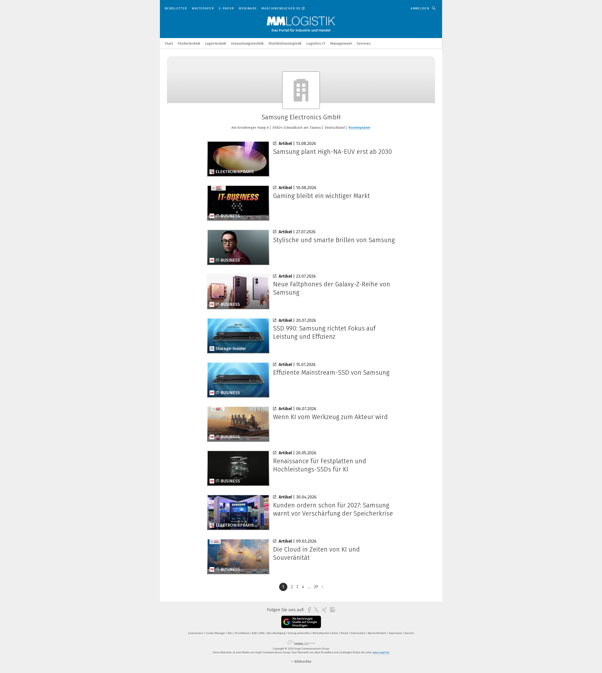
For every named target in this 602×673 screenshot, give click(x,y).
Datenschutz (358, 633)
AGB (254, 633)
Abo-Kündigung (276, 633)
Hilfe (262, 633)
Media (345, 633)
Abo (230, 633)
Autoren (409, 633)
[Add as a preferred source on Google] (301, 622)
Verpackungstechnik (247, 43)
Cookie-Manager (216, 633)
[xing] (323, 610)
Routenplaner (360, 127)
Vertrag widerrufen (299, 633)
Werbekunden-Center (326, 633)
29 (316, 586)
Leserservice (196, 633)
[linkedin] (331, 610)
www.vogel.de (380, 652)
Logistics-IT (315, 43)
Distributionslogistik (285, 43)
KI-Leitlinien (242, 633)
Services (363, 43)
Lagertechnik (215, 43)
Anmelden (420, 8)
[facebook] (308, 610)
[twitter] (315, 610)
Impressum (396, 633)
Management (341, 43)
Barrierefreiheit (377, 633)
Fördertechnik (189, 43)
